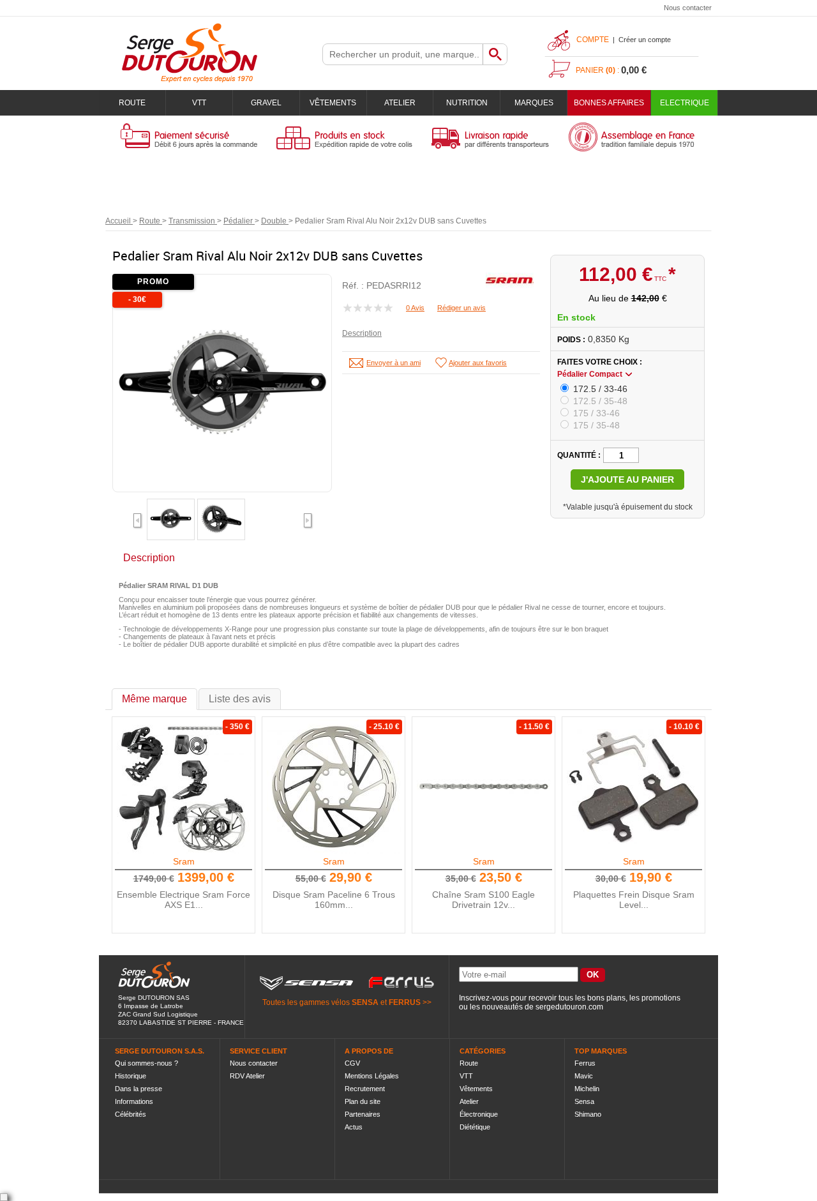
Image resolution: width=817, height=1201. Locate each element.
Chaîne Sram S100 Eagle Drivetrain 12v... (483, 899)
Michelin (586, 1088)
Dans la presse (138, 1088)
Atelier (400, 102)
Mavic (583, 1076)
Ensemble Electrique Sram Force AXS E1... (183, 899)
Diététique (475, 1127)
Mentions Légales (372, 1076)
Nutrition (467, 102)
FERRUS (405, 1002)
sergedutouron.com (569, 1006)
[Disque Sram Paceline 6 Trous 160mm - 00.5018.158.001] (334, 787)
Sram (184, 861)
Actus (354, 1127)
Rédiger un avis (461, 308)
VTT (199, 102)
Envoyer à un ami (393, 362)
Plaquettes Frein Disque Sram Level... (633, 899)
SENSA (365, 1002)
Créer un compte (644, 39)
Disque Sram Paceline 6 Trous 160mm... (334, 899)
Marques (533, 102)
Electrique (684, 102)
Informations (134, 1101)
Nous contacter (688, 7)
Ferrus (585, 1063)
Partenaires (362, 1114)
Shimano (587, 1114)
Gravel (266, 102)
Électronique (479, 1114)
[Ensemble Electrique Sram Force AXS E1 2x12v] (184, 787)
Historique (130, 1076)
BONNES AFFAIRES (609, 102)
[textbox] (403, 54)
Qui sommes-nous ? (146, 1063)
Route (132, 102)
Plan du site (362, 1101)
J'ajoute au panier (627, 479)
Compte (592, 39)
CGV (352, 1063)
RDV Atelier (247, 1076)
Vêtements (333, 102)
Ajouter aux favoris (478, 362)
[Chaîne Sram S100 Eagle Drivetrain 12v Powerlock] (484, 787)
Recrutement (365, 1088)
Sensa (584, 1101)
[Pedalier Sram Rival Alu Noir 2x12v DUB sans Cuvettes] (170, 526)
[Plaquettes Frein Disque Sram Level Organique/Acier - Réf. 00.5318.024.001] (634, 787)
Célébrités (130, 1114)
